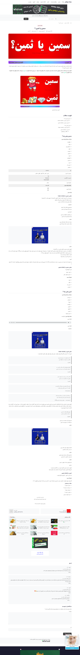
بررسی (26, 66)
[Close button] (78, 634)
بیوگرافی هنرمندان (54, 2)
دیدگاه (70, 611)
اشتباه (70, 189)
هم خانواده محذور (67, 494)
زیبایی (59, 2)
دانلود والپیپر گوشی (40, 554)
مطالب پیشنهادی (64, 131)
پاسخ (69, 572)
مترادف (70, 139)
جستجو (26, 18)
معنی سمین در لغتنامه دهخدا (63, 120)
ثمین (57, 66)
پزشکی (38, 2)
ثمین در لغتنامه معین (65, 129)
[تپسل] (20, 649)
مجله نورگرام (68, 2)
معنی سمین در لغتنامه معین (63, 123)
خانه (71, 23)
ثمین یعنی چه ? (67, 125)
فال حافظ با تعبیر (40, 552)
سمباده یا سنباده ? (66, 488)
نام (71, 627)
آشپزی (34, 2)
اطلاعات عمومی (43, 2)
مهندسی (30, 2)
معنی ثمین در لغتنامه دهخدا (63, 127)
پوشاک (63, 2)
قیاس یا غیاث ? (67, 492)
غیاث (59, 198)
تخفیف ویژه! (72, 648)
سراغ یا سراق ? (67, 490)
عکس (48, 2)
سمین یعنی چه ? (67, 118)
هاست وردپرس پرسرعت (39, 639)
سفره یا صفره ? (67, 485)
